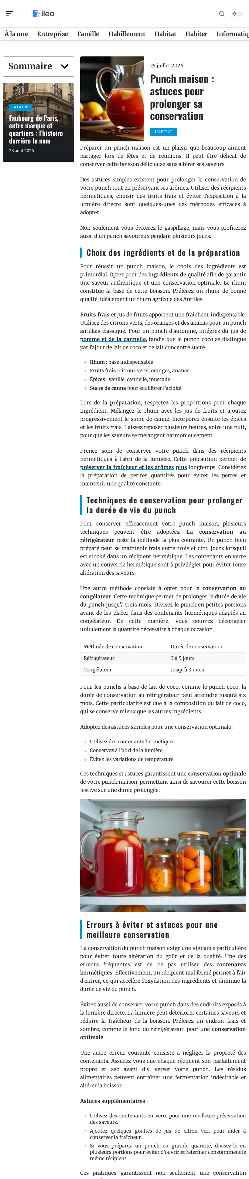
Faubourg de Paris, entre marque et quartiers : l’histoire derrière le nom (36, 129)
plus (181, 467)
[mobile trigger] (11, 13)
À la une (22, 107)
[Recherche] (222, 14)
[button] (64, 66)
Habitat (163, 132)
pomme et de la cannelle (113, 339)
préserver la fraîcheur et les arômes (127, 467)
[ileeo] (43, 13)
